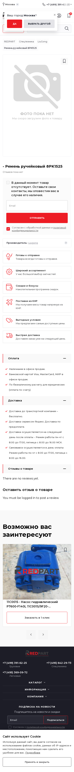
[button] (31, 634)
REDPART (9, 41)
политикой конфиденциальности (46, 727)
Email (12, 205)
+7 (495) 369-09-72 (15, 672)
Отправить (37, 218)
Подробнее (32, 752)
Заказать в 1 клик (37, 617)
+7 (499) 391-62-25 (58, 4)
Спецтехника (26, 41)
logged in (28, 498)
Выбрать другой (39, 23)
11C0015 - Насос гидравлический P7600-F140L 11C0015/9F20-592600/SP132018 (32, 604)
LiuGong (42, 41)
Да (15, 23)
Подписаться (55, 720)
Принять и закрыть (37, 762)
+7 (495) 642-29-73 (59, 663)
